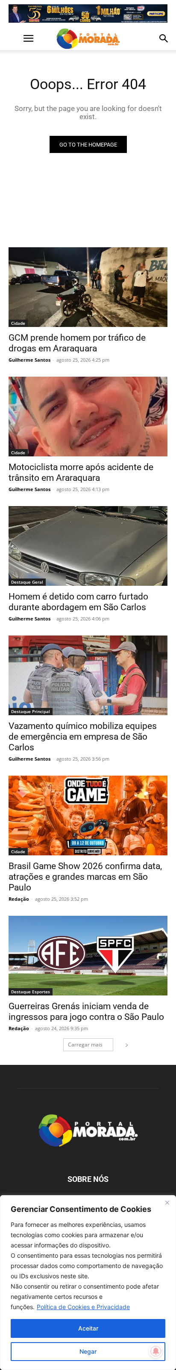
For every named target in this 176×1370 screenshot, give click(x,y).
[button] (14, 38)
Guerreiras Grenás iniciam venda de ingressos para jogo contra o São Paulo (86, 1011)
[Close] (167, 1202)
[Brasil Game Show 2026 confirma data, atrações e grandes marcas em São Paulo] (88, 815)
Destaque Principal (30, 711)
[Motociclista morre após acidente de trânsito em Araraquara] (88, 416)
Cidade (18, 323)
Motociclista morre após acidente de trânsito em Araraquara (81, 472)
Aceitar (88, 1328)
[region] (88, 1282)
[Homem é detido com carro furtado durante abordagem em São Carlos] (88, 546)
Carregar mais (85, 1044)
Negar (88, 1351)
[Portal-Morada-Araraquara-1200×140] (88, 13)
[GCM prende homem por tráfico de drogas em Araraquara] (88, 287)
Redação (19, 899)
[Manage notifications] (156, 1351)
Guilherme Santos (29, 360)
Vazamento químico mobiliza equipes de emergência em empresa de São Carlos (83, 736)
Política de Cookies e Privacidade (83, 1306)
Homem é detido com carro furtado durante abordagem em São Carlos (78, 601)
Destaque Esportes (30, 992)
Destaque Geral (27, 582)
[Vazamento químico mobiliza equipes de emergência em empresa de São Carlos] (88, 675)
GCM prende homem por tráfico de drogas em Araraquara (77, 343)
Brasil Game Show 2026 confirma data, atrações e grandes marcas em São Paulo (85, 877)
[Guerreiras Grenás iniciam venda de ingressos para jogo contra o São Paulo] (88, 955)
